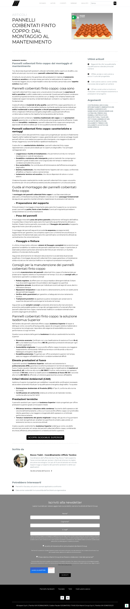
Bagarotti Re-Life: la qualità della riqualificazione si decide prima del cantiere (102, 66)
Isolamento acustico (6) (98, 125)
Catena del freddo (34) (97, 113)
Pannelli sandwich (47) (97, 109)
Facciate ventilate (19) (97, 121)
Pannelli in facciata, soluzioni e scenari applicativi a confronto (38, 486)
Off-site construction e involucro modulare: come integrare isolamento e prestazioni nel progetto (103, 91)
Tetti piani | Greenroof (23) (98, 119)
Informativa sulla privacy (65, 565)
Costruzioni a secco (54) (98, 105)
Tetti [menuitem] (70, 589)
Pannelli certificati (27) (97, 115)
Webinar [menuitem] (74, 3)
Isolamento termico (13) (97, 123)
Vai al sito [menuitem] (84, 3)
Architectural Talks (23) (98, 117)
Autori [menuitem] (53, 3)
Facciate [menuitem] (61, 589)
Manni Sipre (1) (93, 127)
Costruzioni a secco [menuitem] (83, 589)
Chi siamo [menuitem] (42, 3)
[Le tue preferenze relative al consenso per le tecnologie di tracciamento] (126, 605)
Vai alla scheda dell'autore (40, 471)
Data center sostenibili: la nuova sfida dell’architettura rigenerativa (40, 490)
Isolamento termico (19, 60)
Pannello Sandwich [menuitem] (47, 589)
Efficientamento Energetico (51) (101, 107)
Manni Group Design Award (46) (100, 111)
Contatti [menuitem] (63, 3)
